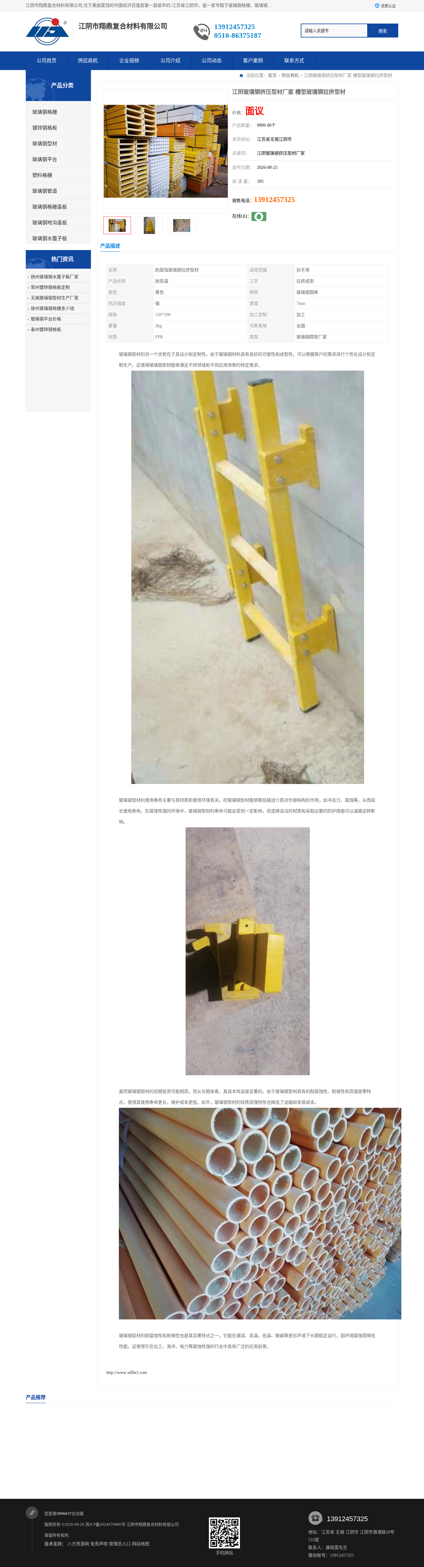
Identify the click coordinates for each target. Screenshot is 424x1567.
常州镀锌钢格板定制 (50, 287)
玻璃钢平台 (44, 159)
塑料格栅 (42, 175)
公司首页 (46, 60)
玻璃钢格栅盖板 (49, 206)
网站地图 (140, 1544)
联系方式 (294, 60)
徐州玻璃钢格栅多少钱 (52, 308)
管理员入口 (120, 1544)
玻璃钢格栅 (44, 112)
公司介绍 (170, 60)
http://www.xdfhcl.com (126, 1372)
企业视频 (129, 60)
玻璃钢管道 (44, 191)
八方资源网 (78, 1544)
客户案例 (253, 60)
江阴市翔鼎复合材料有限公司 (153, 1524)
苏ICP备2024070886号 (105, 1524)
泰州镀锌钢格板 (46, 329)
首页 (272, 75)
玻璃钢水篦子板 (49, 238)
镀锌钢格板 (44, 127)
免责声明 (99, 1544)
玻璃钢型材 (44, 143)
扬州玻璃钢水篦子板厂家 (55, 277)
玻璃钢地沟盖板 (49, 222)
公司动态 (212, 60)
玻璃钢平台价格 (46, 319)
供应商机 (88, 60)
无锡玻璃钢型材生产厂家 (55, 298)
